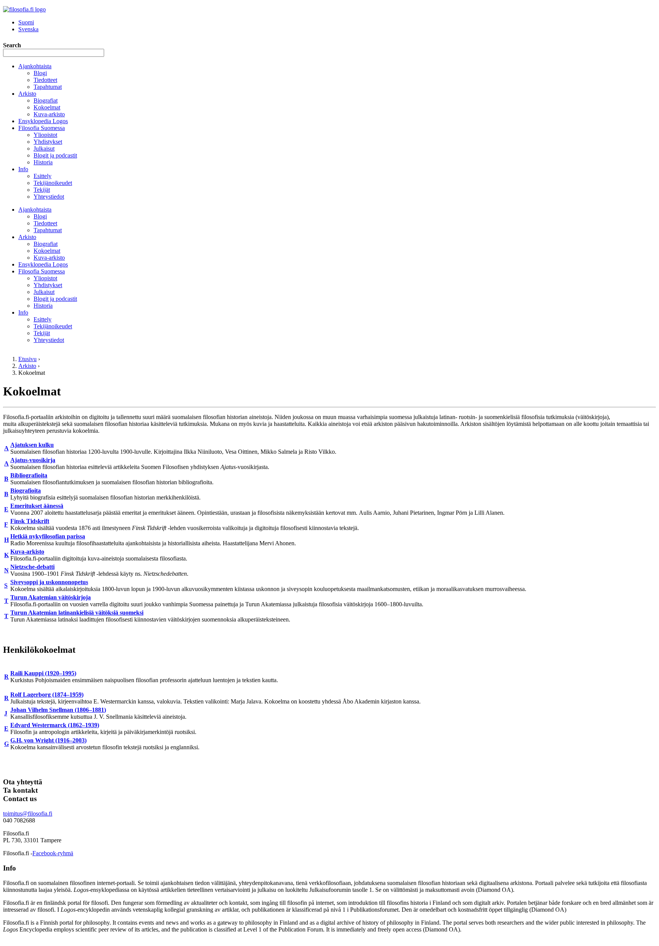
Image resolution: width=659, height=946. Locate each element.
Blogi (40, 73)
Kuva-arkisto (49, 114)
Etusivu (27, 359)
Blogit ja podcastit (55, 155)
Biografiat (46, 100)
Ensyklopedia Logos (43, 121)
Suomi (26, 22)
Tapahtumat (48, 87)
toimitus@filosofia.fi (27, 813)
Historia (43, 162)
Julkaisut (44, 148)
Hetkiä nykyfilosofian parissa (47, 536)
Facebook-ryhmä (52, 853)
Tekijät (42, 189)
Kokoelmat (47, 107)
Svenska (28, 29)
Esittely (42, 176)
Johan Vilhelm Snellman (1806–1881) (58, 710)
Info (23, 169)
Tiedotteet (45, 80)
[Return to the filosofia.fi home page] (24, 9)
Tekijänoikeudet (53, 183)
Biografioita (25, 490)
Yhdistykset (48, 141)
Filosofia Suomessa (41, 128)
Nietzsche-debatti (32, 567)
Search (12, 45)
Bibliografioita (28, 475)
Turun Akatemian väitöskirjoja (50, 597)
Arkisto (27, 93)
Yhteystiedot (49, 196)
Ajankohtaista (34, 66)
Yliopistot (45, 135)
